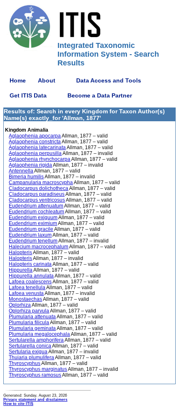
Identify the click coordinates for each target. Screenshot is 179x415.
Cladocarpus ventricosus (37, 200)
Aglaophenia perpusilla (35, 153)
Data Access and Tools (108, 80)
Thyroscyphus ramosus (35, 375)
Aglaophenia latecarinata (37, 147)
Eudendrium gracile (31, 229)
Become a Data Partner (99, 95)
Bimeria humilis (26, 177)
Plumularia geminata (32, 328)
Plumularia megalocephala (39, 334)
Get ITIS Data (28, 95)
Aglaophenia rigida (30, 165)
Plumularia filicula (29, 322)
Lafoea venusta (26, 293)
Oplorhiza (20, 305)
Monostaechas (25, 299)
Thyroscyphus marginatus (38, 369)
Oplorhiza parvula (29, 311)
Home (18, 80)
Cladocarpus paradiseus (37, 194)
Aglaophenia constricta (35, 142)
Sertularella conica (30, 346)
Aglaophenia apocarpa (35, 136)
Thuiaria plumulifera (31, 357)
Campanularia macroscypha (41, 182)
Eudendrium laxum (30, 235)
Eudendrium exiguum (33, 217)
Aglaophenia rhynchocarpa (39, 159)
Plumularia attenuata (32, 317)
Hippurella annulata (31, 276)
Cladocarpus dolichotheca (38, 188)
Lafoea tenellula (27, 287)
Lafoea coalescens (30, 282)
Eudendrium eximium (33, 223)
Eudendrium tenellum (33, 241)
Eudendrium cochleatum (36, 212)
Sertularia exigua (28, 352)
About (46, 80)
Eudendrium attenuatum (36, 206)
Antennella (21, 171)
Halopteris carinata (30, 264)
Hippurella (20, 270)
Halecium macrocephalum (38, 247)
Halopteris (20, 252)
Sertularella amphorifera (36, 340)
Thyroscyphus (24, 363)
